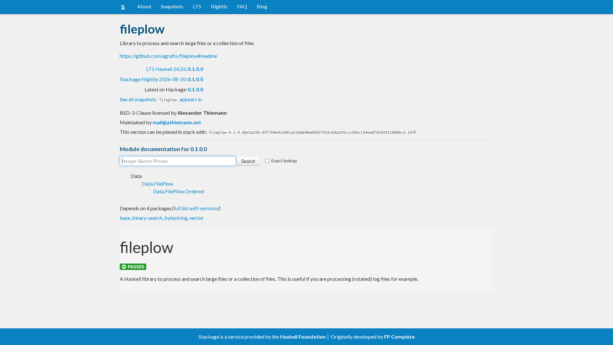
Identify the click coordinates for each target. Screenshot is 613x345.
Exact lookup (284, 160)
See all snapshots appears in (161, 99)
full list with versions (195, 208)
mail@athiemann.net (177, 122)
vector (196, 218)
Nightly (219, 6)
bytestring (175, 218)
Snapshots (172, 6)
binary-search (147, 218)
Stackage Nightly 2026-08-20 (153, 79)
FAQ (242, 6)
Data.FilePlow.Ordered (178, 191)
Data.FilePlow (157, 183)
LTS (197, 6)
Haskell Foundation (303, 337)
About (144, 6)
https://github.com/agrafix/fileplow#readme (168, 56)
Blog (262, 6)
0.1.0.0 (195, 69)
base (125, 218)
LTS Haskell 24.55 (166, 69)
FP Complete (399, 337)
